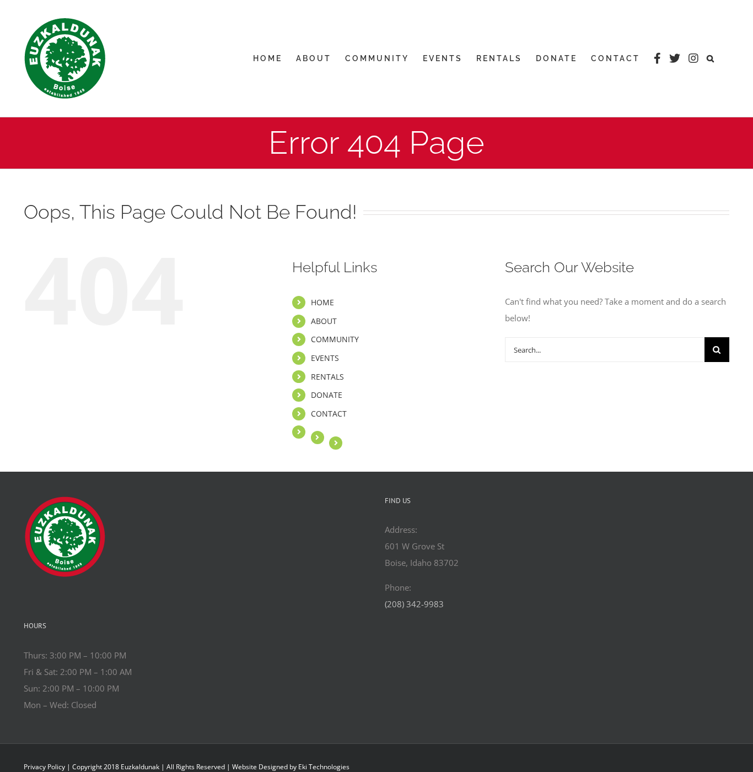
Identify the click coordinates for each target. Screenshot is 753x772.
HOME (322, 302)
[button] (711, 58)
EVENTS (325, 358)
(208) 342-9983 (414, 603)
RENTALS (327, 376)
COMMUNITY (335, 339)
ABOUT (324, 321)
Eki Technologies (323, 766)
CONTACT (329, 413)
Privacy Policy (44, 766)
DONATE (326, 395)
